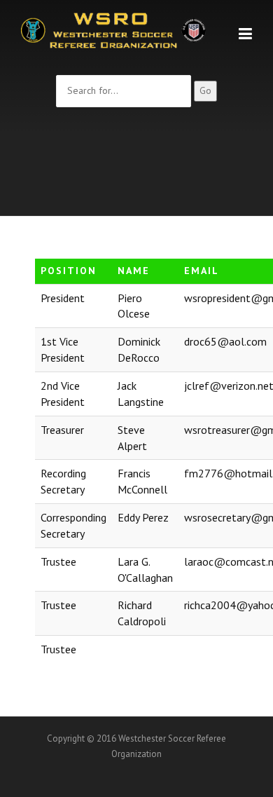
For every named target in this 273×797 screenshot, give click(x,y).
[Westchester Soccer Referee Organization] (113, 29)
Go (205, 90)
